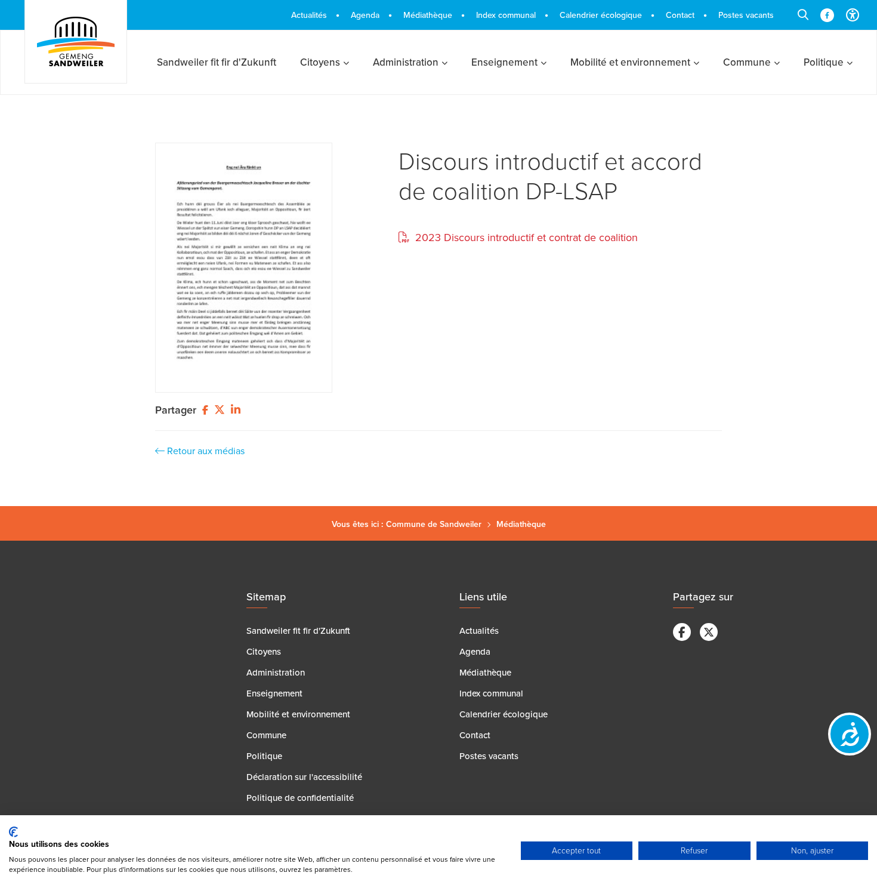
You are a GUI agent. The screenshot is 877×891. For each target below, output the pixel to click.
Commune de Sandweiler (433, 524)
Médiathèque (521, 524)
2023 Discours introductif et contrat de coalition (525, 237)
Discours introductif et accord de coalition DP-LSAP (550, 175)
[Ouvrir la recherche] (803, 15)
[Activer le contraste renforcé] (852, 15)
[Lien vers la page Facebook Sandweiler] (827, 15)
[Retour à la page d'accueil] (75, 42)
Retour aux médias (205, 450)
